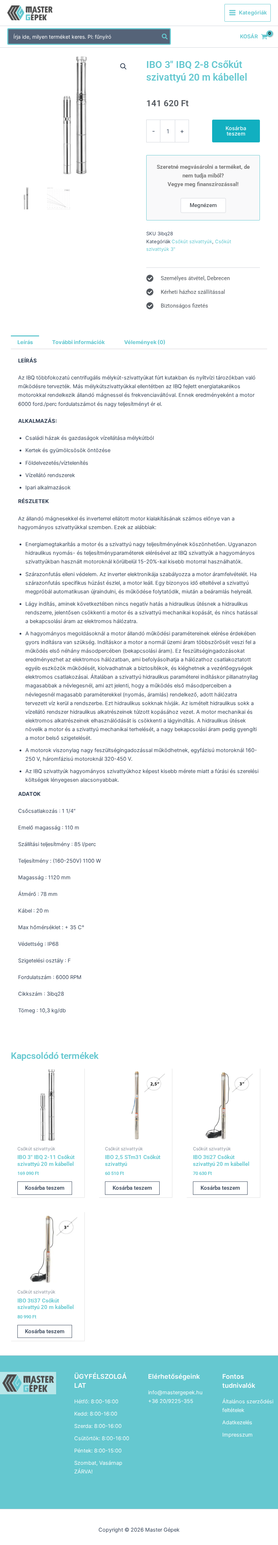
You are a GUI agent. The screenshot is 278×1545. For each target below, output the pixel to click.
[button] (123, 66)
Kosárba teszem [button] (44, 1188)
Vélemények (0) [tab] (144, 342)
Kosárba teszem (236, 131)
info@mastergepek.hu (175, 1392)
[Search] (165, 36)
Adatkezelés (237, 1422)
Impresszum (237, 1435)
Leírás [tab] (25, 342)
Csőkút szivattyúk (192, 241)
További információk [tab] (78, 342)
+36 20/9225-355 (170, 1401)
